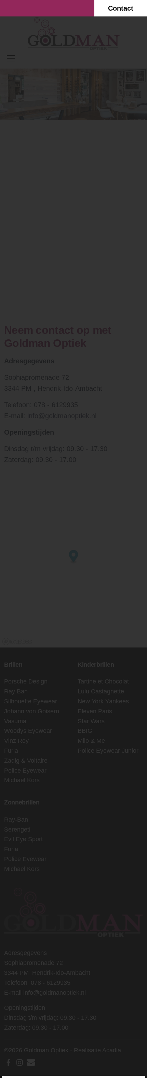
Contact (120, 8)
